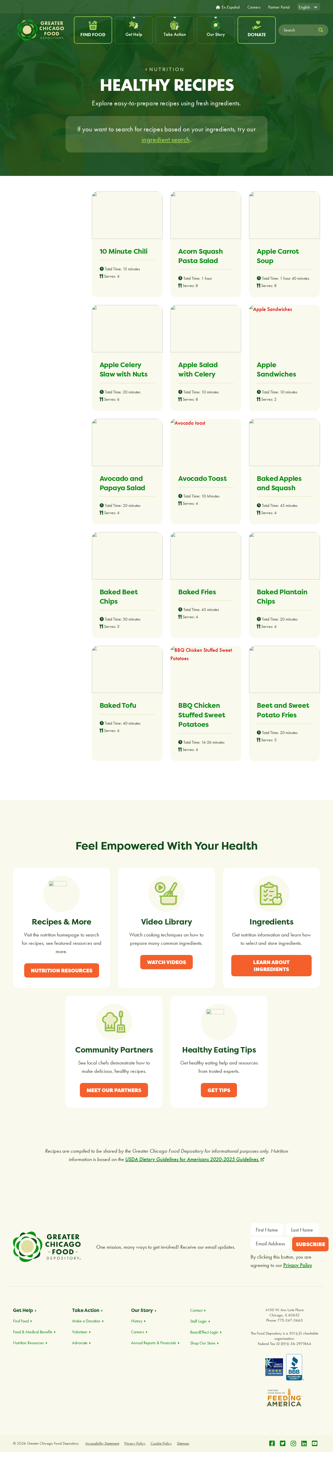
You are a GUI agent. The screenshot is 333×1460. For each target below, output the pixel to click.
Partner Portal (279, 7)
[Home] (42, 30)
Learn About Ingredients (271, 966)
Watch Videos (166, 962)
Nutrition (167, 69)
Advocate (79, 1343)
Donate (257, 34)
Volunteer (79, 1332)
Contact (196, 1310)
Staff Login (198, 1321)
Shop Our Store (202, 1343)
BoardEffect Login (204, 1332)
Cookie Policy (161, 1443)
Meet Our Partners (114, 1090)
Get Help (133, 34)
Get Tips (219, 1090)
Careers (253, 7)
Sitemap (183, 1443)
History (136, 1321)
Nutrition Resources (61, 970)
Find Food (92, 34)
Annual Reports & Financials (153, 1343)
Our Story (216, 34)
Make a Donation (86, 1321)
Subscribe (310, 1244)
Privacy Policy (297, 1265)
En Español (231, 7)
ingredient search (166, 139)
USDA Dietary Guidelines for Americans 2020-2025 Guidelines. (194, 1159)
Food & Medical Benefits (32, 1332)
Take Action (175, 34)
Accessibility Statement (102, 1443)
